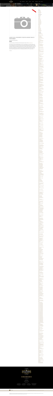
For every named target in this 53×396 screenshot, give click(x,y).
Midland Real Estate (40, 195)
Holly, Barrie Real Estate (40, 164)
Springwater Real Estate (40, 286)
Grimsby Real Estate (40, 148)
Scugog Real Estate (40, 280)
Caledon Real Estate (40, 94)
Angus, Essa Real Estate (40, 45)
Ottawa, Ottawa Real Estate (41, 226)
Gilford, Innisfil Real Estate (40, 138)
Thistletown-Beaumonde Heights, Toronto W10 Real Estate (40, 301)
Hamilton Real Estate (40, 152)
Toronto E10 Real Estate (40, 316)
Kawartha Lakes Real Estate (40, 174)
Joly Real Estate (39, 172)
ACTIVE (35, 3)
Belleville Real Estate (40, 68)
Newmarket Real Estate (40, 210)
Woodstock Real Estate (40, 358)
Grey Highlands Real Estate (40, 147)
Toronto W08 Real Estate (40, 320)
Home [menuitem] (20, 1)
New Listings (39, 11)
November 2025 (39, 22)
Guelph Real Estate (40, 150)
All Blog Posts (39, 10)
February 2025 (39, 28)
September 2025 (39, 23)
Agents (27, 1)
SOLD (37, 3)
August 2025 (39, 24)
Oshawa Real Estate (40, 224)
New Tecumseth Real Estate (41, 208)
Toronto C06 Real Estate (40, 305)
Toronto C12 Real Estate (40, 309)
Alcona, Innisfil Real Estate (40, 40)
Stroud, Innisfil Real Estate (40, 291)
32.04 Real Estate (40, 33)
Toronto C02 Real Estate (40, 303)
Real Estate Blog (39, 12)
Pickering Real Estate (40, 238)
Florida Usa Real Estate (40, 133)
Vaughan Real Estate (40, 329)
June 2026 (39, 17)
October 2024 (39, 31)
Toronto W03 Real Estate (40, 317)
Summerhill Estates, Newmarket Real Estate (14, 40)
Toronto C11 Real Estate (40, 308)
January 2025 (39, 29)
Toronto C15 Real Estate (40, 310)
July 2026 (39, 16)
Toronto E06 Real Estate (40, 313)
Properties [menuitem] (23, 1)
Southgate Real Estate (40, 284)
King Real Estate (39, 179)
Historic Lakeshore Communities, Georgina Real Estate (41, 162)
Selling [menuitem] (33, 1)
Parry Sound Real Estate (40, 233)
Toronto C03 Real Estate (40, 304)
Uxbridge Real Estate (40, 327)
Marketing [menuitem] (36, 1)
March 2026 (39, 19)
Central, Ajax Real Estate (40, 99)
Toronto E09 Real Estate (40, 315)
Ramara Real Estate (40, 250)
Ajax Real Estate (39, 39)
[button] (22, 376)
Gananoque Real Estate (40, 135)
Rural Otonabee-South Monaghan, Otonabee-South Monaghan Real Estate (41, 269)
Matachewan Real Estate (40, 193)
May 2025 (39, 26)
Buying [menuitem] (30, 1)
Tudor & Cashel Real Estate (40, 325)
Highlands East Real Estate (40, 157)
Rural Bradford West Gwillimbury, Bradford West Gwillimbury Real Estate (41, 258)
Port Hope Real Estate (40, 243)
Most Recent (39, 15)
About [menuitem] (42, 1)
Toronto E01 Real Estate (40, 311)
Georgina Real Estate (40, 136)
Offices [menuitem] (39, 1)
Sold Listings (39, 13)
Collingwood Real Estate (40, 106)
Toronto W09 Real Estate (40, 321)
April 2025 (39, 27)
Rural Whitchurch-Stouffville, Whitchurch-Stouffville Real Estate (41, 277)
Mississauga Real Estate (40, 201)
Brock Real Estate (40, 90)
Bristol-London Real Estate (40, 88)
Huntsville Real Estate (40, 166)
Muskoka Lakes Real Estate (40, 207)
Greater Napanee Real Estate (41, 145)
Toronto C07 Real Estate (40, 306)
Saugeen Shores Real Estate (40, 279)
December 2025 (39, 21)
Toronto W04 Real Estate (40, 318)
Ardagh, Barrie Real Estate (40, 47)
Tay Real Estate (39, 297)
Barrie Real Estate (40, 59)
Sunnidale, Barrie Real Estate (41, 293)
